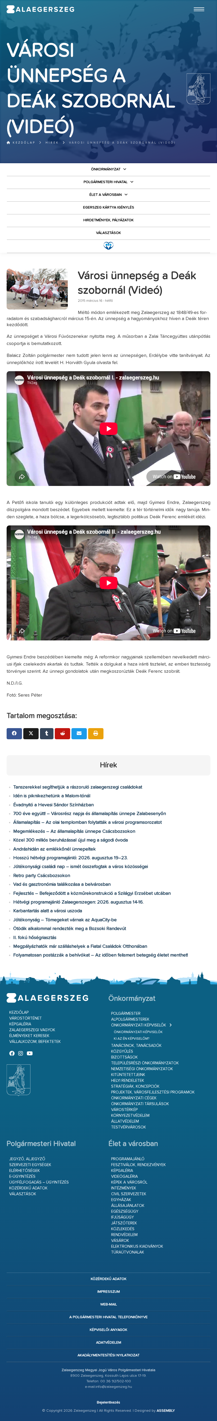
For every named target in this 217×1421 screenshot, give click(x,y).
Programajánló (127, 1159)
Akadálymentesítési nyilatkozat (108, 1355)
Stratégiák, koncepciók (135, 1086)
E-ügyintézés (22, 1177)
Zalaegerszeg (40, 9)
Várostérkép (124, 1110)
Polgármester (126, 1014)
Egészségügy (124, 1212)
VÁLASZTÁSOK (108, 233)
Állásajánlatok (127, 1206)
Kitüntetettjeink (128, 1075)
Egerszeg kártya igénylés (108, 207)
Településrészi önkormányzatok (145, 1063)
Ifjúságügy (122, 1217)
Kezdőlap (23, 142)
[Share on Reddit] (62, 733)
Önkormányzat (105, 169)
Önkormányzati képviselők (138, 1025)
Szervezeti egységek (30, 1165)
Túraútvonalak (127, 1252)
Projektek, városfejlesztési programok (153, 1092)
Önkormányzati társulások (140, 1104)
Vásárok (120, 1241)
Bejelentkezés (108, 1402)
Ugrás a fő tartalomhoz (197, 2)
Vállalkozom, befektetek (35, 1042)
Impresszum (108, 1292)
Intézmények (123, 1188)
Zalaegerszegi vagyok (32, 1030)
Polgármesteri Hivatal (106, 182)
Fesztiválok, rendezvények (138, 1165)
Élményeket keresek (29, 1036)
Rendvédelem (124, 1235)
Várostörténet (25, 1018)
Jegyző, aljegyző (27, 1159)
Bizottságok (124, 1057)
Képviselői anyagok (108, 1330)
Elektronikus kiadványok (137, 1247)
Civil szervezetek (128, 1194)
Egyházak (121, 1200)
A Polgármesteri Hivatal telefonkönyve (108, 1317)
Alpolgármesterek (130, 1019)
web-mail (108, 1304)
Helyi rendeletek (127, 1081)
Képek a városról (129, 1182)
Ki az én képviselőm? (131, 1039)
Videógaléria (124, 1177)
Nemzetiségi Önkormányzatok (142, 1069)
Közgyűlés (122, 1051)
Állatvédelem (125, 1121)
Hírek (52, 142)
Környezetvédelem (130, 1116)
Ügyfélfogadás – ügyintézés (39, 1182)
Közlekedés (122, 1229)
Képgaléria (20, 1024)
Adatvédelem (108, 1342)
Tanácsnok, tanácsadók (136, 1046)
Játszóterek (124, 1223)
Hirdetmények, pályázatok (108, 220)
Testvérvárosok (128, 1127)
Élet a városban (105, 195)
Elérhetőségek (24, 1171)
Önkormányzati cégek (134, 1098)
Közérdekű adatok (28, 1188)
